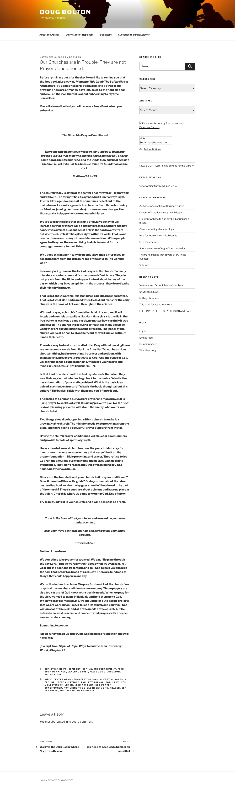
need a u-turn (84, 685)
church (93, 679)
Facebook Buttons (149, 127)
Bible (48, 679)
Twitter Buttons (152, 149)
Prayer (115, 688)
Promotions (53, 674)
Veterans (144, 265)
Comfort (74, 669)
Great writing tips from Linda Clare (158, 185)
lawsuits (119, 682)
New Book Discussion (105, 672)
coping (87, 669)
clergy (105, 679)
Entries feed (146, 337)
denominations (69, 682)
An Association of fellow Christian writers (161, 205)
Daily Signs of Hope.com (79, 34)
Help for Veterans (148, 242)
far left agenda (92, 682)
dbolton (75, 57)
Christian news (56, 669)
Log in (142, 331)
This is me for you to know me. (155, 304)
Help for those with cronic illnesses (158, 235)
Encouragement (105, 669)
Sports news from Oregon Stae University (162, 248)
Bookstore (106, 34)
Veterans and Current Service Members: (161, 285)
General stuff (78, 672)
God (108, 682)
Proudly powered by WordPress (56, 779)
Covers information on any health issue (160, 212)
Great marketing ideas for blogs (156, 229)
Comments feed (148, 343)
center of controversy (70, 679)
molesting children (59, 685)
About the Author (49, 34)
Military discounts (149, 298)
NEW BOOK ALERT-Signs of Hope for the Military (166, 165)
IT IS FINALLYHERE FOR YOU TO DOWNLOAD (165, 311)
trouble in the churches (77, 690)
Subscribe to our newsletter (134, 34)
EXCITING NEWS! (149, 291)
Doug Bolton (65, 12)
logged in (62, 721)
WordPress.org (147, 350)
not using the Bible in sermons (86, 688)
